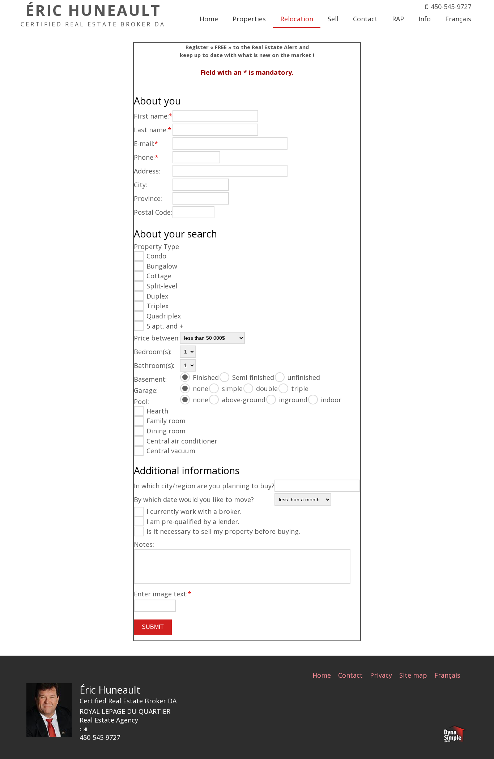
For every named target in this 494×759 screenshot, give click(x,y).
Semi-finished (253, 377)
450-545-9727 (451, 6)
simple (232, 388)
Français (447, 675)
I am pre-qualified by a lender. (192, 521)
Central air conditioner (181, 441)
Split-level (161, 286)
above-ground (243, 399)
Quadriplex (163, 316)
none (200, 388)
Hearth (157, 411)
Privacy (381, 675)
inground (293, 399)
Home (321, 675)
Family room (166, 420)
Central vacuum (170, 450)
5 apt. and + (164, 326)
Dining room (166, 430)
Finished (206, 377)
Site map (413, 675)
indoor (331, 399)
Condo (156, 256)
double (267, 388)
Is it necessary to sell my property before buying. (223, 531)
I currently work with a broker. (194, 511)
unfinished (304, 377)
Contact (350, 675)
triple (299, 388)
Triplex (157, 305)
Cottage (158, 275)
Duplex (157, 296)
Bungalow (161, 266)
